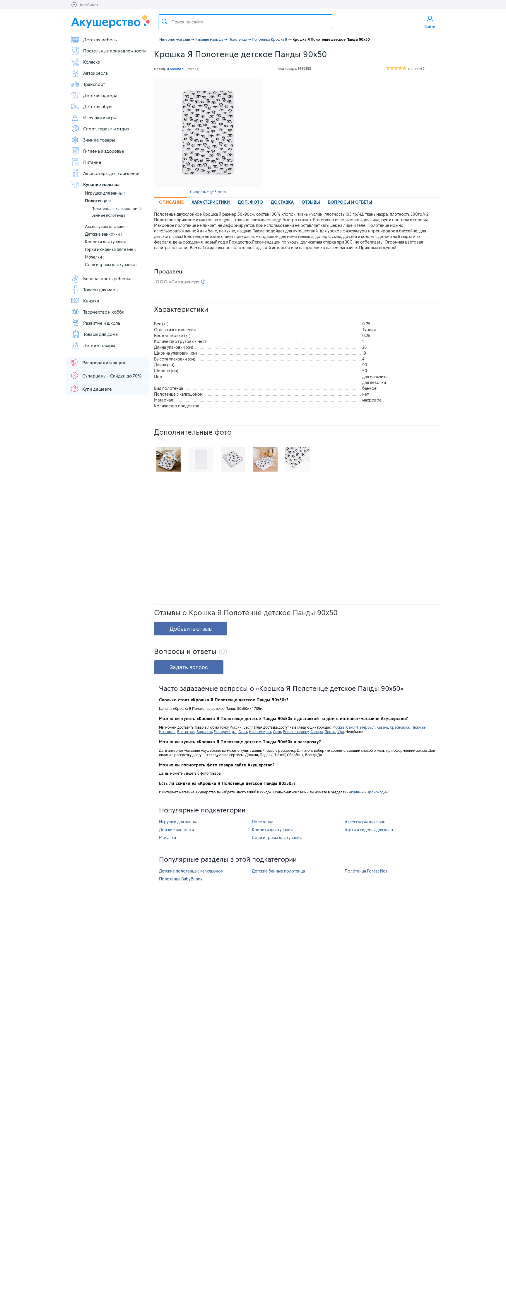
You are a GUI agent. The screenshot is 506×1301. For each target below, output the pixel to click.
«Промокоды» (376, 792)
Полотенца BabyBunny (180, 878)
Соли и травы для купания (111, 264)
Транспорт (94, 84)
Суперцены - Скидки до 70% (111, 375)
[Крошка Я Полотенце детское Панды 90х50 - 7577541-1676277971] (265, 459)
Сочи (277, 731)
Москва (338, 727)
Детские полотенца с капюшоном (191, 870)
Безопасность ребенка (107, 278)
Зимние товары (99, 139)
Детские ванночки (103, 234)
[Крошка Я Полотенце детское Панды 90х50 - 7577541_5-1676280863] (168, 459)
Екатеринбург (225, 731)
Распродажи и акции (103, 362)
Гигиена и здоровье (103, 151)
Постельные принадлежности (114, 50)
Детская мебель (100, 39)
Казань (382, 727)
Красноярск (400, 727)
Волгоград (186, 731)
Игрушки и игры (100, 117)
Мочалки (95, 256)
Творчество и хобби (103, 311)
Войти (429, 26)
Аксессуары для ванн (106, 226)
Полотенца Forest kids (366, 870)
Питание (92, 162)
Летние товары (99, 345)
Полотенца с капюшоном (116, 208)
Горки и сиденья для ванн (110, 249)
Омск (242, 731)
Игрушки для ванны (105, 193)
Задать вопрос (189, 667)
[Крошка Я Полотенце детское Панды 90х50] (208, 133)
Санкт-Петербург (360, 727)
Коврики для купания (106, 241)
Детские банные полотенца (278, 870)
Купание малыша (101, 184)
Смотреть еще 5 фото (208, 192)
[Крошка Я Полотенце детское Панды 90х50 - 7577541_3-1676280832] (297, 459)
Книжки (91, 300)
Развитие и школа (101, 323)
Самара (316, 731)
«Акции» (354, 792)
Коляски (91, 61)
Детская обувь (98, 106)
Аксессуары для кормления (112, 173)
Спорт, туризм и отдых (106, 128)
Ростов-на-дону (296, 731)
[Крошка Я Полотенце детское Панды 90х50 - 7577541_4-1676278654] (201, 459)
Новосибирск (260, 731)
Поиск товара (164, 21)
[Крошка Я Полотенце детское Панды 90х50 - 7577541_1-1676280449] (233, 459)
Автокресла (95, 73)
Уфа (340, 731)
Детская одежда (100, 95)
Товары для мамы (100, 289)
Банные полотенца (110, 215)
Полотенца (98, 200)
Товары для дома (100, 334)
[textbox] (245, 21)
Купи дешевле (97, 389)
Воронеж (204, 731)
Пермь (330, 731)
